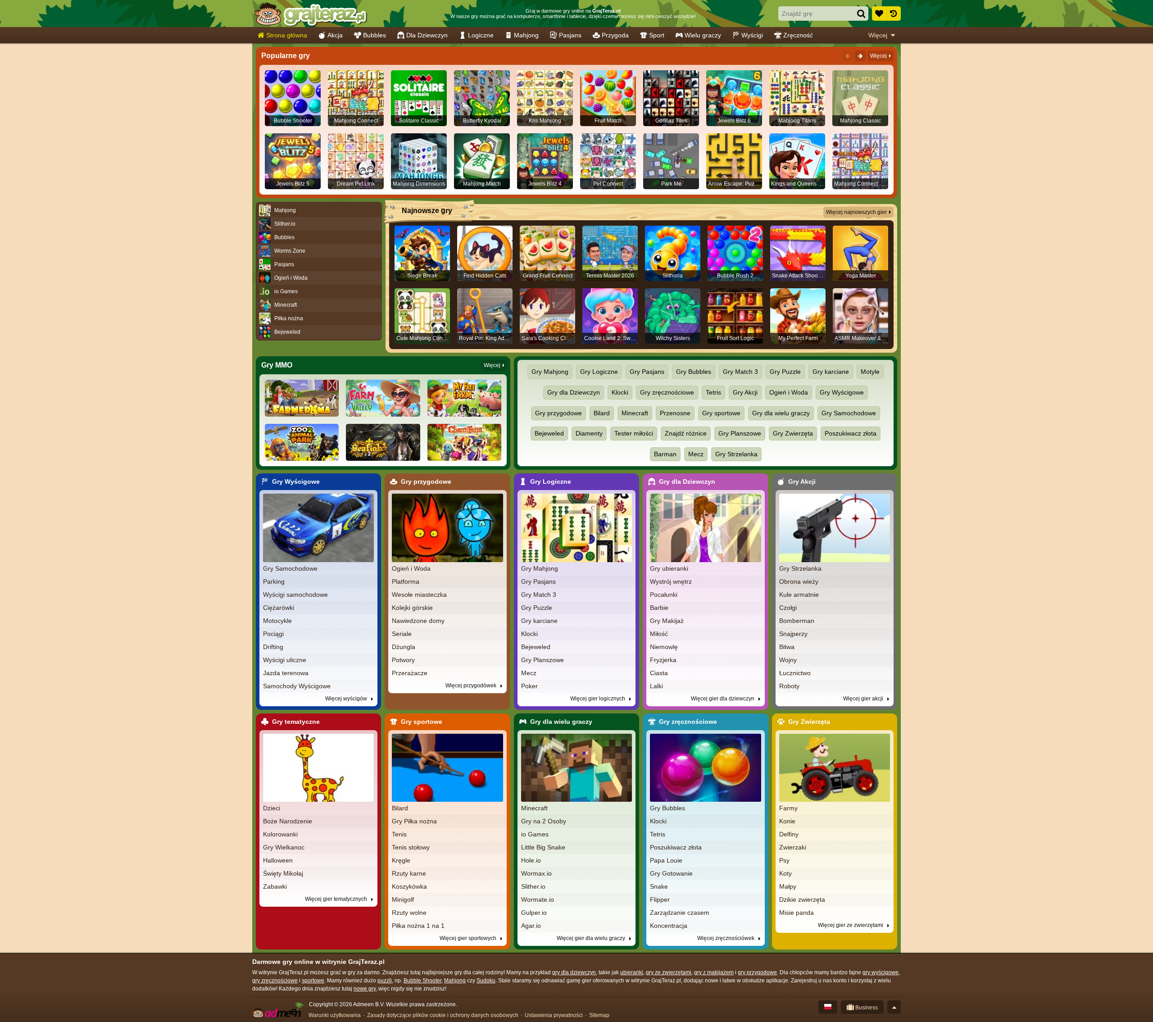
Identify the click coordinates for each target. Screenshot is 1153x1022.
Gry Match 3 (740, 371)
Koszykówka (409, 886)
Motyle (870, 371)
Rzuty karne (409, 873)
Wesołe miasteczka (419, 594)
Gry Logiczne (599, 371)
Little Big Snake (543, 847)
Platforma (405, 581)
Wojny (788, 659)
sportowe (313, 980)
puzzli (384, 980)
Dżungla (403, 646)
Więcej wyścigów (346, 698)
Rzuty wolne (409, 912)
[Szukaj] (861, 13)
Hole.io (531, 860)
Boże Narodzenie (287, 821)
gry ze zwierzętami (668, 972)
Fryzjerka (663, 659)
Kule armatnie (799, 594)
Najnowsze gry (427, 210)
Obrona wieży (798, 581)
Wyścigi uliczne (284, 659)
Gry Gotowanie (671, 873)
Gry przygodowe (558, 413)
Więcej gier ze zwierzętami (851, 925)
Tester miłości (633, 433)
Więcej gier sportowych (469, 938)
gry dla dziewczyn (574, 972)
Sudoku (486, 980)
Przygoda (615, 35)
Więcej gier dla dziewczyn (723, 698)
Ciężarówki (278, 607)
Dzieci (271, 808)
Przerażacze (409, 673)
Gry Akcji (745, 392)
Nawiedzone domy (418, 620)
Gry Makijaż (667, 620)
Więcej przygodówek (471, 685)
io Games (535, 834)
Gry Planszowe (739, 433)
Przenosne (675, 413)
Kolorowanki (280, 834)
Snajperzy (793, 633)
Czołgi (788, 607)
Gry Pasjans (647, 371)
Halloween (278, 860)
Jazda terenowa (286, 673)
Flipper (660, 899)
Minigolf (403, 899)
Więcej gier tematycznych (336, 899)
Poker (529, 686)
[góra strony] (894, 1007)
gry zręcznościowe (275, 980)
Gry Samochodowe (849, 413)
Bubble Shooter (422, 980)
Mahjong (526, 35)
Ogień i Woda (788, 392)
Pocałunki (663, 594)
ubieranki (631, 972)
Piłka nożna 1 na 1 (418, 925)
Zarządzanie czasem (679, 912)
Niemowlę (664, 646)
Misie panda (796, 912)
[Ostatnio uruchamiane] (893, 13)
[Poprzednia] (847, 55)
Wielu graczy (703, 35)
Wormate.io (537, 899)
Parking (274, 581)
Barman (665, 454)
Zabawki (275, 886)
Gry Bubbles (693, 371)
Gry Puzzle (785, 371)
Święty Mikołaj (283, 873)
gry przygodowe (757, 972)
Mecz (696, 454)
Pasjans (570, 35)
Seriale (402, 633)
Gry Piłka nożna (414, 821)
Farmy (788, 808)
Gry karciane (831, 371)
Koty (785, 873)
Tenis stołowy (411, 847)
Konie (787, 821)
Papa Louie (666, 860)
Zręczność (798, 35)
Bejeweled (549, 433)
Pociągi (273, 633)
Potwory (403, 659)
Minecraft (635, 413)
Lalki (656, 686)
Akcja (335, 35)
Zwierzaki (792, 847)
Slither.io (533, 886)
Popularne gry (285, 55)
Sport (656, 35)
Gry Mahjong (549, 371)
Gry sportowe (721, 413)
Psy (784, 860)
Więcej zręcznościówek (726, 938)
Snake (659, 886)
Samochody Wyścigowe (297, 686)
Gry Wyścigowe (842, 392)
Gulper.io (534, 912)
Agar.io (531, 925)
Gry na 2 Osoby (543, 821)
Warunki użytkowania (335, 1015)
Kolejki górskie (412, 607)
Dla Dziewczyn (427, 35)
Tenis (399, 834)
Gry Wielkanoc (283, 847)
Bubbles (374, 35)
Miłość (659, 633)
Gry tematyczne (296, 721)
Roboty (789, 686)
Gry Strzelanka (736, 454)
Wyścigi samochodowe (295, 594)
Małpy (787, 886)
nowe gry (365, 989)
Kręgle (401, 860)
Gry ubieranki (669, 568)
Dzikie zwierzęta (802, 899)
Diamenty (589, 433)
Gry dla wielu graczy (781, 413)
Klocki (620, 392)
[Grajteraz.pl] (310, 13)
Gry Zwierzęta (793, 433)
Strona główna (286, 35)
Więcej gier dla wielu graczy (591, 938)
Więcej (877, 35)
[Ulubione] (879, 13)
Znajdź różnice (686, 433)
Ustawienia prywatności (554, 1015)
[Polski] (827, 1007)
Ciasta (659, 673)
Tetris (713, 392)
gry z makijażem (714, 972)
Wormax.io (536, 873)
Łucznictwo (795, 673)
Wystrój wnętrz (671, 581)
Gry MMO (276, 365)
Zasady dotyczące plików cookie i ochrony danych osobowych (442, 1015)
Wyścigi (752, 35)
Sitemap (599, 1015)
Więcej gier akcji (864, 698)
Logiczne (481, 35)
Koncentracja (668, 925)
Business (866, 1007)
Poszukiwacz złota (850, 433)
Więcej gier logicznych (598, 698)
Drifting (273, 646)
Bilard (602, 413)
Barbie (659, 607)
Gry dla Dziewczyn (573, 392)
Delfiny (789, 834)
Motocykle (277, 620)
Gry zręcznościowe (667, 392)
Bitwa (786, 646)
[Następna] (860, 55)
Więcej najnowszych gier (856, 212)
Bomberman (796, 620)
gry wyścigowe (880, 972)
